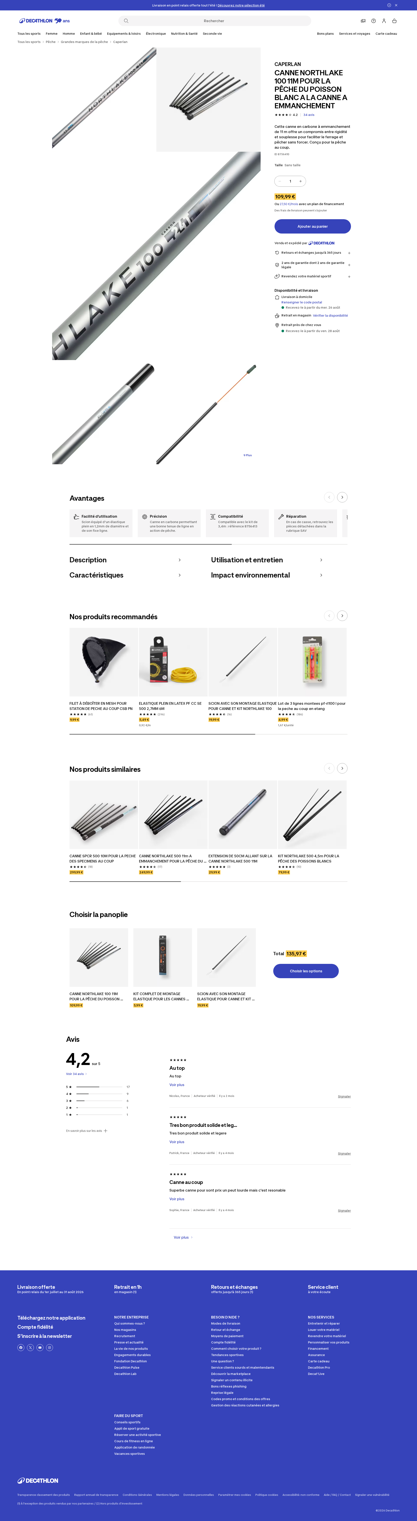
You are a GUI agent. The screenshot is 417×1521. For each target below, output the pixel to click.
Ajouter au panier (313, 226)
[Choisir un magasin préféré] (363, 21)
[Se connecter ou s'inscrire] (384, 21)
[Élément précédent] (329, 497)
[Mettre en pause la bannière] (389, 5)
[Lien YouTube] (39, 1347)
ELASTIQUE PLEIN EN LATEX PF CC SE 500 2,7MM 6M (170, 706)
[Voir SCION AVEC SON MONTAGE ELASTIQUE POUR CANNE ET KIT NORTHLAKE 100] (226, 957)
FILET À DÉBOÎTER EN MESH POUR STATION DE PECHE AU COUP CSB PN (101, 706)
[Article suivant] (342, 497)
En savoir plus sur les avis (84, 1131)
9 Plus (247, 455)
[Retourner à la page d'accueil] (44, 20)
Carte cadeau (386, 33)
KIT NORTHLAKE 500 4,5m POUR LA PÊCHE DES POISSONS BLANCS (309, 858)
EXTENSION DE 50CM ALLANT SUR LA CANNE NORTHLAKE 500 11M (240, 858)
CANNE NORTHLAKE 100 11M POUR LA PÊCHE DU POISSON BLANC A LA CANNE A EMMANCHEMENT (95, 997)
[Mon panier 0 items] (394, 21)
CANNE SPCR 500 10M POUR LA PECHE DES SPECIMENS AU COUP (103, 858)
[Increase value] (300, 181)
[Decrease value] (280, 181)
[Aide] (373, 21)
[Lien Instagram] (49, 1347)
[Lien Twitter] (30, 1347)
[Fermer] (396, 5)
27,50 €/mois (289, 204)
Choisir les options (306, 971)
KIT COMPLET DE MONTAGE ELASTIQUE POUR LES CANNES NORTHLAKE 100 (159, 997)
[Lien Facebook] (20, 1347)
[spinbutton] (290, 181)
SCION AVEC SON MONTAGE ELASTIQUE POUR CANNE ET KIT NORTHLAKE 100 (242, 706)
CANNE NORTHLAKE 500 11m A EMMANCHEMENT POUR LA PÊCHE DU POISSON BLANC (171, 859)
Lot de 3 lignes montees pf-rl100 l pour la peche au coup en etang (312, 706)
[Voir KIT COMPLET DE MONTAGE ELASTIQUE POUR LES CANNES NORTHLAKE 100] (162, 957)
